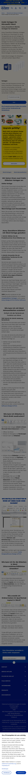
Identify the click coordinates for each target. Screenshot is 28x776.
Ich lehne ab (6, 772)
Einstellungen (5, 768)
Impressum (5, 765)
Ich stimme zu (21, 772)
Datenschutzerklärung (9, 763)
